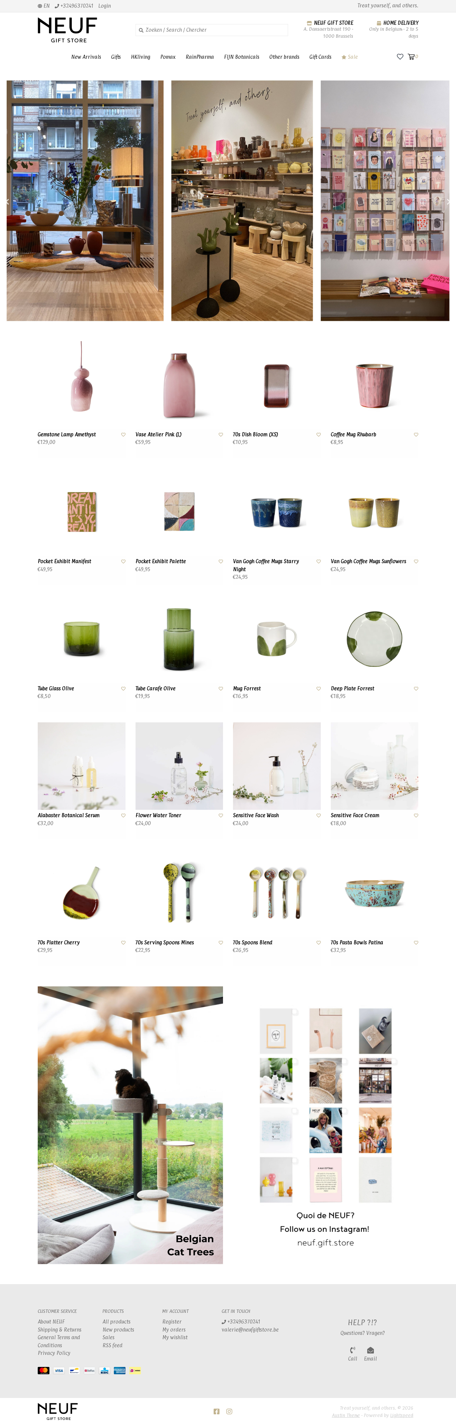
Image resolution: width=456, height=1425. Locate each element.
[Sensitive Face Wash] (277, 766)
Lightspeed (401, 1415)
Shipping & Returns (59, 1330)
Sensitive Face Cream (355, 815)
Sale (352, 57)
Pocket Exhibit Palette (161, 561)
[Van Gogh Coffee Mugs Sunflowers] (375, 512)
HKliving (140, 57)
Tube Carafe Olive (156, 688)
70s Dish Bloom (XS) (255, 434)
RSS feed (112, 1345)
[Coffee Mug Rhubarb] (375, 385)
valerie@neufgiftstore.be (250, 1330)
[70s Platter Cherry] (82, 893)
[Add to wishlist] (123, 434)
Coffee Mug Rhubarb (353, 434)
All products (116, 1322)
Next (434, 202)
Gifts (116, 57)
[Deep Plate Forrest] (375, 639)
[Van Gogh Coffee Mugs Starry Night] (277, 512)
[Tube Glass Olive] (82, 639)
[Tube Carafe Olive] (179, 639)
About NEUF (51, 1322)
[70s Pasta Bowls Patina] (375, 893)
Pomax (168, 57)
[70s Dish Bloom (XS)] (277, 385)
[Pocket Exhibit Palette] (179, 512)
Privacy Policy (54, 1353)
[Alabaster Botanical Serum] (82, 766)
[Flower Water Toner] (179, 766)
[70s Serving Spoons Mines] (179, 893)
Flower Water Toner (158, 815)
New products (118, 1330)
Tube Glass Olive (56, 688)
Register (172, 1322)
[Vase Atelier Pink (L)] (179, 385)
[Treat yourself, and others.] (82, 29)
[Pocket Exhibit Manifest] (82, 512)
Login (104, 6)
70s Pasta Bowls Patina (357, 942)
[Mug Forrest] (277, 639)
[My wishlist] (400, 56)
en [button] (46, 6)
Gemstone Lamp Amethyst (67, 434)
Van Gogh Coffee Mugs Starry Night (266, 565)
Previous (21, 202)
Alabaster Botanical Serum (68, 815)
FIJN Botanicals (241, 57)
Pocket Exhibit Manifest (64, 561)
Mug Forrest (247, 688)
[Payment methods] (45, 1372)
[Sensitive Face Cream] (375, 766)
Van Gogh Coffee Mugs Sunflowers (368, 561)
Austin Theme (346, 1415)
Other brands (284, 57)
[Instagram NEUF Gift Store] (229, 1411)
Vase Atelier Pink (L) (159, 434)
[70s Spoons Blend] (277, 893)
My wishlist (175, 1337)
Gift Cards (320, 57)
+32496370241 (243, 1322)
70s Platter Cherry (59, 942)
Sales (108, 1337)
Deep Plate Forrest (352, 688)
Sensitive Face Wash (256, 815)
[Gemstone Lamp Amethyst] (82, 385)
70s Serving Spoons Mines (165, 942)
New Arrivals (86, 57)
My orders (174, 1330)
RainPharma (200, 57)
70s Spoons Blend (252, 942)
